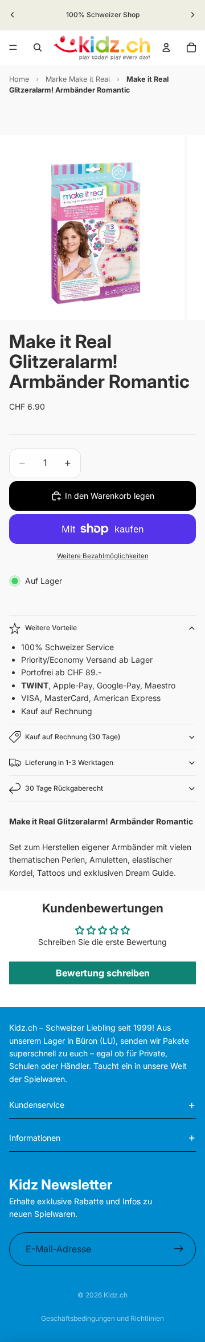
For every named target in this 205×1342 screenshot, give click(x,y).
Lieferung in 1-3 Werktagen (69, 762)
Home (19, 79)
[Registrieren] (179, 1249)
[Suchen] (37, 47)
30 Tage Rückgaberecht (64, 788)
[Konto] (166, 47)
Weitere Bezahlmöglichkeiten (103, 556)
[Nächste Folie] (192, 14)
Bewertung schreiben (103, 973)
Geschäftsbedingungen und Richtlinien (102, 1318)
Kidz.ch (116, 1295)
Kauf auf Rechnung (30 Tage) (72, 736)
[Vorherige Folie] (12, 14)
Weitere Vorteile (51, 627)
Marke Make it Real (78, 79)
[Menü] (13, 47)
